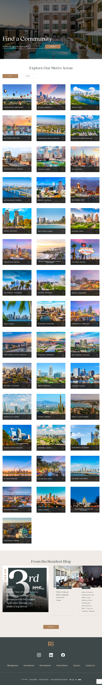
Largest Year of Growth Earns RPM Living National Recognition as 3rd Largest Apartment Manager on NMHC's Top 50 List (22, 599)
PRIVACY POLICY (44, 679)
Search (53, 46)
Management (12, 665)
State (28, 76)
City (10, 76)
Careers (76, 665)
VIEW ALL (51, 626)
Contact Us (90, 665)
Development (45, 665)
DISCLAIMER (33, 679)
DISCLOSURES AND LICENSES (59, 679)
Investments (29, 665)
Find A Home (62, 665)
